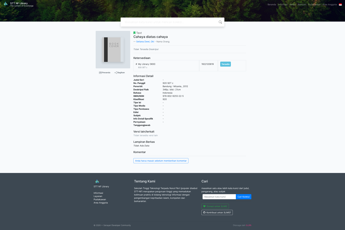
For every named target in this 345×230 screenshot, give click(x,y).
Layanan (98, 196)
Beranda (272, 4)
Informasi (283, 4)
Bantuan (302, 4)
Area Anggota (330, 4)
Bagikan (121, 72)
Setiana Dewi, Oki (145, 41)
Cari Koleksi (244, 196)
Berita (293, 4)
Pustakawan (314, 4)
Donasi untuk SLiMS (217, 206)
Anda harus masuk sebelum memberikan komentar (161, 160)
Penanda (106, 72)
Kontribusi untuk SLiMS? (218, 212)
